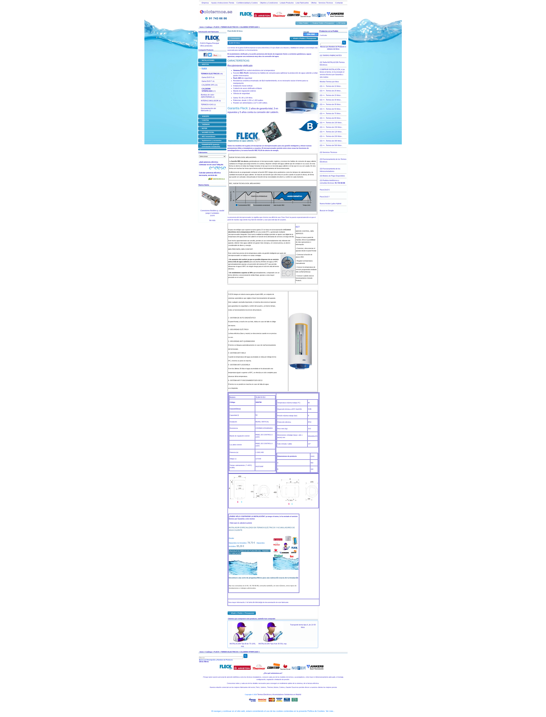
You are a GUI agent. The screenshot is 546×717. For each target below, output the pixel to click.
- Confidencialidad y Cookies (246, 3)
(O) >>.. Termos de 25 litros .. (331, 91)
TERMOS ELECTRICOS (229, 27)
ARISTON (205, 64)
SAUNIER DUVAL (208, 132)
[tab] (212, 60)
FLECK (216, 27)
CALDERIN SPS (208, 85)
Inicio (202, 27)
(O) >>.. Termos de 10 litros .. (331, 86)
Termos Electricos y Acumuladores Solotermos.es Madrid (279, 695)
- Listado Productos (286, 3)
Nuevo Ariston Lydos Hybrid (330, 204)
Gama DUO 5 (207, 77)
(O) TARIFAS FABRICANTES (331, 55)
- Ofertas (313, 3)
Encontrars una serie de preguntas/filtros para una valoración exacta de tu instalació (263, 578)
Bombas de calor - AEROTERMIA (208, 96)
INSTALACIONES (208, 60)
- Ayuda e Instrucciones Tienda (222, 3)
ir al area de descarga (254, 602)
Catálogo (208, 27)
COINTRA (205, 120)
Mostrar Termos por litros (329, 82)
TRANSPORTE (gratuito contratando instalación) (211, 145)
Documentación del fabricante (208, 109)
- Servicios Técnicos (325, 3)
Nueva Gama (203, 185)
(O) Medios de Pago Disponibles (332, 176)
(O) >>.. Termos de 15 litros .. (331, 95)
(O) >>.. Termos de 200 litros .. (331, 136)
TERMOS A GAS (207, 105)
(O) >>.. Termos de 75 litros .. (331, 114)
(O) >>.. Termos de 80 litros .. (331, 118)
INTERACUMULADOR (209, 101)
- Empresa (204, 3)
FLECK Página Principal (209, 43)
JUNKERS (205, 116)
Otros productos (206, 46)
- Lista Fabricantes (302, 3)
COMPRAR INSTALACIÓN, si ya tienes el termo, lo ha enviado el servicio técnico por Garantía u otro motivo (332, 73)
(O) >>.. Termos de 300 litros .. (331, 141)
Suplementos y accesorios (211, 140)
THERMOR (206, 124)
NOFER (204, 128)
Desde (231, 538)
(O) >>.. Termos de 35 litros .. (331, 104)
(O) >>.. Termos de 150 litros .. (331, 127)
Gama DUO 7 (207, 81)
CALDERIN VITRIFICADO (249, 27)
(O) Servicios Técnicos (328, 152)
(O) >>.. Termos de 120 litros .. (331, 132)
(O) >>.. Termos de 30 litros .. (331, 100)
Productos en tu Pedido (328, 31)
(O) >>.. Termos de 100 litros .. (331, 123)
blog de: (220, 165)
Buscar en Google (327, 211)
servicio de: (213, 175)
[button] (302, 23)
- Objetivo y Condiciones (268, 3)
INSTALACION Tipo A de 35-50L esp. (272, 644)
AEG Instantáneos (208, 136)
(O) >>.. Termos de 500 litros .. (331, 145)
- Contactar (338, 3)
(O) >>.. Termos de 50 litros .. (331, 109)
